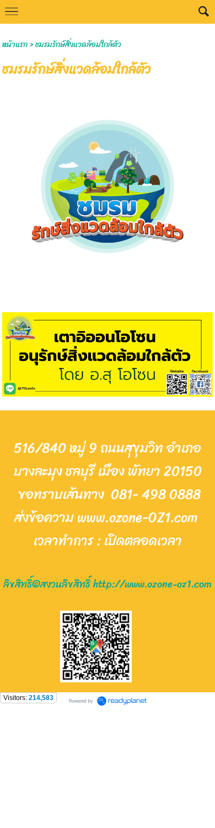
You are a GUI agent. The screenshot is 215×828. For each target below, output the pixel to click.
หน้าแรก (15, 44)
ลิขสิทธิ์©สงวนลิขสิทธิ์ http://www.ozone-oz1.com (107, 584)
